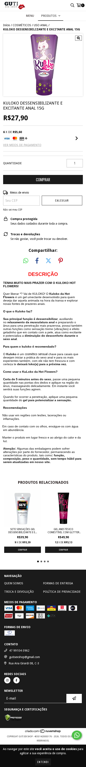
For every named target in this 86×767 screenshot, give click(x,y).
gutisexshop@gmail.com (24, 657)
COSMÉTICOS (22, 25)
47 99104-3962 (19, 650)
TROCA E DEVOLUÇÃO (19, 591)
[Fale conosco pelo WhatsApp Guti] (77, 735)
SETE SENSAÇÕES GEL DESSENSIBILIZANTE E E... (22, 531)
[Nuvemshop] (43, 732)
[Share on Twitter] (48, 261)
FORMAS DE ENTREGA (58, 583)
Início (6, 25)
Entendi (43, 762)
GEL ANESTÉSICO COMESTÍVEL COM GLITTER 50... (63, 531)
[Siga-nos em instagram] (7, 680)
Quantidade (12, 163)
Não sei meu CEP (12, 209)
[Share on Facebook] (36, 261)
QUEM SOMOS (13, 583)
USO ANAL (41, 25)
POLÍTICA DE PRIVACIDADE (62, 591)
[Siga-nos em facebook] (16, 680)
